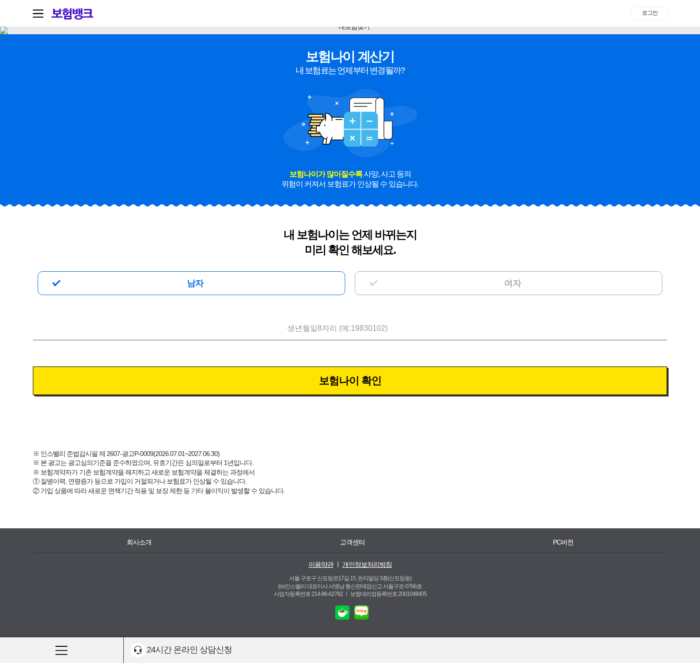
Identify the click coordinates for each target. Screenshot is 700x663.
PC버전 (563, 542)
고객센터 (352, 542)
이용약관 (321, 564)
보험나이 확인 (350, 380)
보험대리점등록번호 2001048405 (388, 594)
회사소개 (139, 542)
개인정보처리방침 (367, 564)
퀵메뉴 (40, 13)
